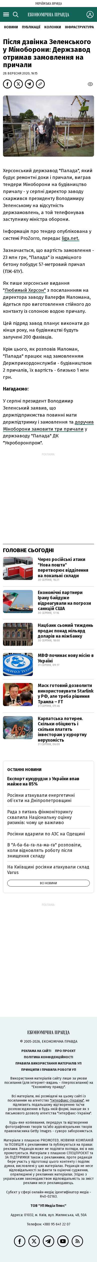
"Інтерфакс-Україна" (67, 1100)
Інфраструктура (79, 27)
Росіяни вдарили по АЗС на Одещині (46, 834)
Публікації (31, 27)
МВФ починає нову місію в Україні (66, 658)
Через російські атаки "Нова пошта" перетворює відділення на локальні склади (63, 567)
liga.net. (70, 238)
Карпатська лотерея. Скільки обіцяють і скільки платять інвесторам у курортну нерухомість (62, 729)
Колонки (52, 27)
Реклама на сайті (36, 1051)
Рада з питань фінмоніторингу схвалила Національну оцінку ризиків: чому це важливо (40, 817)
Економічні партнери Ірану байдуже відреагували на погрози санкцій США (64, 601)
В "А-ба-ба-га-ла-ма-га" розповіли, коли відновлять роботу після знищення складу (44, 850)
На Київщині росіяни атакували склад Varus (48, 869)
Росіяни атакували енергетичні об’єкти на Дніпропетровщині (41, 798)
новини (11, 27)
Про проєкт (65, 1051)
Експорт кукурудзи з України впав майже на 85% (43, 781)
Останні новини (24, 769)
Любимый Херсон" (25, 290)
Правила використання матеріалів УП (48, 1063)
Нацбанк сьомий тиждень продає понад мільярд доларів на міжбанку (65, 631)
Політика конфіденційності (48, 1057)
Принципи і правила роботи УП (48, 1070)
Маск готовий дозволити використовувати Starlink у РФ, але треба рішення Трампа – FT (66, 694)
